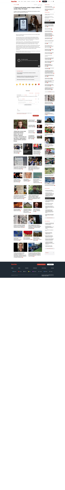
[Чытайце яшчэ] (38, 71)
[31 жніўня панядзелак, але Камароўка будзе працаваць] (50, 162)
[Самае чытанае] (54, 188)
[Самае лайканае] (54, 221)
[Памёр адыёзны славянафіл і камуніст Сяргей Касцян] (27, 177)
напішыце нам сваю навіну (41, 264)
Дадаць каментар (35, 115)
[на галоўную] (14, 1)
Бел (48, 1)
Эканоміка (25, 1)
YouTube (20, 271)
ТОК (30, 271)
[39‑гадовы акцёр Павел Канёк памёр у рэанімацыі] (27, 149)
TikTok (25, 271)
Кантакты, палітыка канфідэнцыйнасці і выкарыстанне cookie (48, 275)
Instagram (35, 271)
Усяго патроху (33, 1)
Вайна (22, 1)
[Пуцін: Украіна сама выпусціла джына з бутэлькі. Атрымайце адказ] (37, 207)
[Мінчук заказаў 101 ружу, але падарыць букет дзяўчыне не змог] (27, 236)
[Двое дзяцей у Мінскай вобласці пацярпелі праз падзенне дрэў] (50, 171)
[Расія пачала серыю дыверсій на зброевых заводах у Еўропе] (35, 126)
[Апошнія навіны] (54, 12)
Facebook (46, 271)
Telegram (15, 271)
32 (50, 62)
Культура (37, 1)
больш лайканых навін (50, 248)
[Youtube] (39, 1)
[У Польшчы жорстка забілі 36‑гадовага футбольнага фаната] (35, 121)
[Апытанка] (53, 252)
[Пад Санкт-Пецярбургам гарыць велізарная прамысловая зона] (18, 207)
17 (47, 76)
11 (52, 103)
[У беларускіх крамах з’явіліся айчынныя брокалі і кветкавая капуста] (50, 131)
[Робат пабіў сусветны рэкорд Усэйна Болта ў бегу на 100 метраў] (50, 152)
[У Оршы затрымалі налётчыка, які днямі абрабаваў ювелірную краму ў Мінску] (18, 177)
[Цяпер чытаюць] (54, 4)
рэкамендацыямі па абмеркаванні (21, 113)
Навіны (19, 1)
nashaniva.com (12, 275)
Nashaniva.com (35, 4)
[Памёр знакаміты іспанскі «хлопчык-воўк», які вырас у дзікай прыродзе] (37, 236)
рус (51, 1)
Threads (51, 271)
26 (33, 228)
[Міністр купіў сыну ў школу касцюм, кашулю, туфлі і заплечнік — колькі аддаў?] (18, 149)
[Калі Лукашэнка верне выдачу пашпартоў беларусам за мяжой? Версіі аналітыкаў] (35, 131)
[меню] (53, 1)
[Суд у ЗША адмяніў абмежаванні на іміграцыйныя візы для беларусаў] (50, 181)
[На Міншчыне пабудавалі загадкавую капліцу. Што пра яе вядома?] (50, 120)
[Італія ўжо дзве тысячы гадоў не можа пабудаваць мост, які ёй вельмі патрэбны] (18, 236)
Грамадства (28, 1)
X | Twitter (40, 271)
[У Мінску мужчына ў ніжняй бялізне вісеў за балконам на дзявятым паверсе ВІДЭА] (20, 222)
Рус (41, 5)
